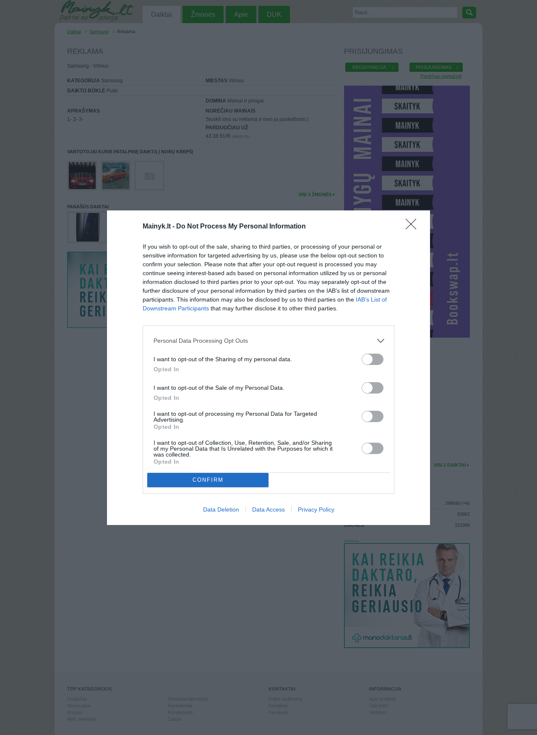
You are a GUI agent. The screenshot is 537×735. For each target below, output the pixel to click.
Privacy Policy (316, 509)
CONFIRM (208, 480)
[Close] (414, 227)
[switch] (372, 359)
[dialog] (268, 367)
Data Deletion (221, 509)
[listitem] (268, 340)
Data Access (268, 509)
